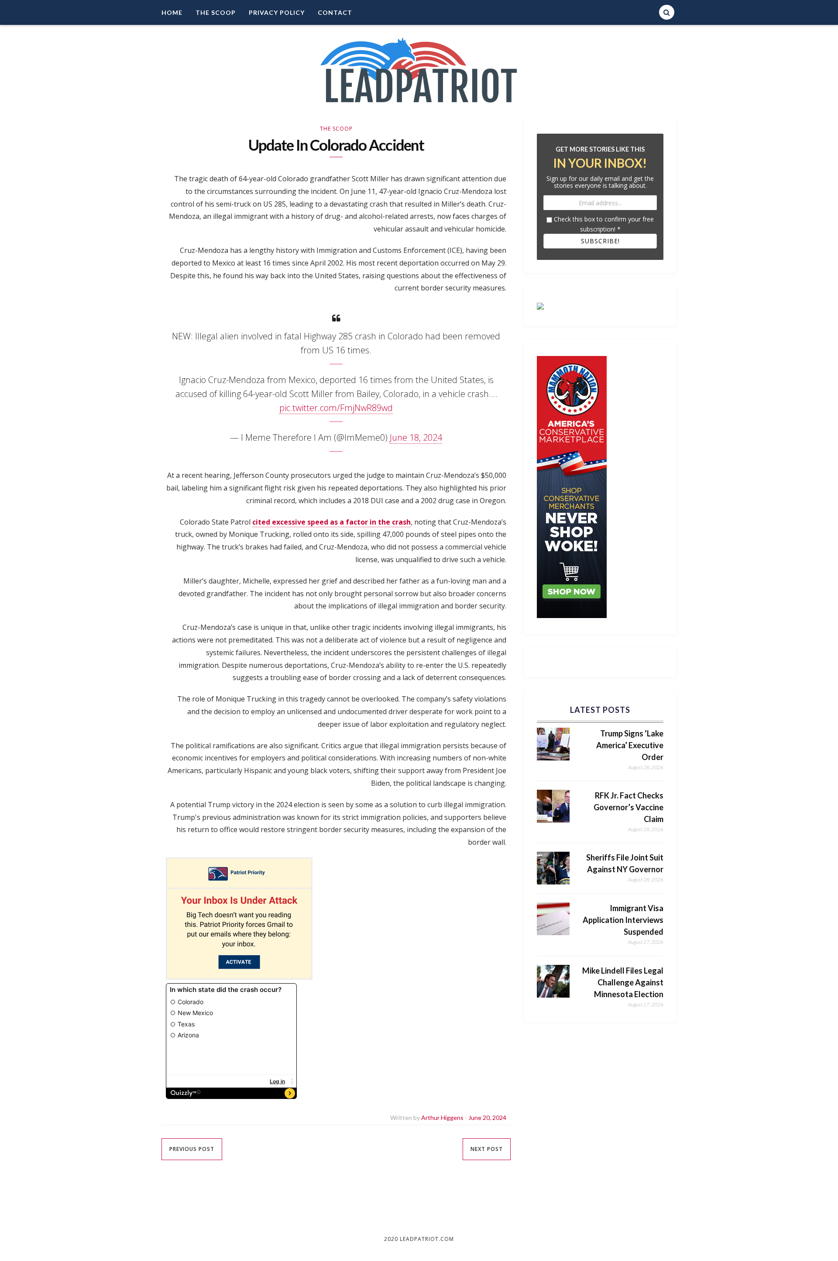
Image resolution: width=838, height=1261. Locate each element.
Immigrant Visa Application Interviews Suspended (623, 919)
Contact (335, 12)
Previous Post (191, 1149)
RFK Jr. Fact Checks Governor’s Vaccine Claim (628, 807)
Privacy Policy (277, 12)
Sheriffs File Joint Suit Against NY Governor (624, 863)
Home (171, 12)
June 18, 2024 (416, 437)
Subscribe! (600, 241)
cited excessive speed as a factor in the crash (331, 522)
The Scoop (216, 12)
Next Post (487, 1149)
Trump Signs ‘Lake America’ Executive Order (629, 745)
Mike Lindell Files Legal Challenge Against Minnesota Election (622, 982)
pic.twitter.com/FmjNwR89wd (336, 408)
